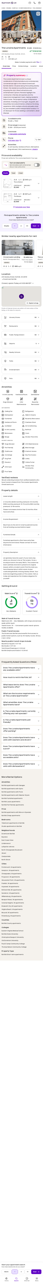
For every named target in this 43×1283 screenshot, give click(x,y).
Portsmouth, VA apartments (11, 867)
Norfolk (15, 8)
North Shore (6, 859)
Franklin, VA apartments (10, 883)
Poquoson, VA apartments (11, 877)
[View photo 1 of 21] (21, 20)
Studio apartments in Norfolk (12, 826)
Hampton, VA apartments (10, 870)
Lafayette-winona (8, 846)
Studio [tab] (5, 173)
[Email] (30, 3)
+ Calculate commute (17, 134)
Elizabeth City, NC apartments (12, 906)
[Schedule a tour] (39, 3)
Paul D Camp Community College (13, 944)
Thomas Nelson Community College (14, 947)
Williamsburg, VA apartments (12, 896)
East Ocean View (7, 840)
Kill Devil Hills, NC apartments (12, 890)
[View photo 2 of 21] (11, 37)
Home (3, 8)
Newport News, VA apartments (12, 899)
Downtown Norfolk (25, 8)
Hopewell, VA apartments (10, 886)
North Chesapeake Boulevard (12, 850)
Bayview (5, 837)
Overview (6, 66)
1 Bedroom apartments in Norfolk (13, 823)
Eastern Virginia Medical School (12, 931)
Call (39, 139)
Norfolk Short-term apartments (13, 954)
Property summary (16, 75)
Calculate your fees (22, 207)
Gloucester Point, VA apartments (13, 880)
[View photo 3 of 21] (31, 37)
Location (34, 66)
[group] (18, 247)
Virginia (8, 8)
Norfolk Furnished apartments (12, 798)
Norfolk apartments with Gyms (12, 788)
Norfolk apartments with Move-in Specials (16, 812)
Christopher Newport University (13, 937)
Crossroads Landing (11, 257)
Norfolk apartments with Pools (12, 792)
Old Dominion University (10, 940)
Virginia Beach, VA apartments (12, 909)
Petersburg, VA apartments (11, 916)
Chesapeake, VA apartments (12, 873)
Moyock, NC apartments (10, 912)
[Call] (35, 3)
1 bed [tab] (13, 173)
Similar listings (23, 66)
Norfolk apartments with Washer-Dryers (15, 795)
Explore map (33, 303)
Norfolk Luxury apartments (11, 801)
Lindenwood (6, 843)
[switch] (21, 165)
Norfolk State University (10, 934)
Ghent (4, 853)
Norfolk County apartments (11, 923)
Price (14, 66)
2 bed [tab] (20, 173)
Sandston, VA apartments (10, 893)
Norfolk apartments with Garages (13, 785)
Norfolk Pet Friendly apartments (13, 805)
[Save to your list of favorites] (38, 14)
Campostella (6, 856)
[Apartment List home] (9, 3)
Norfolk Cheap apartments (11, 815)
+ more (35, 149)
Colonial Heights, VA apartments (13, 903)
